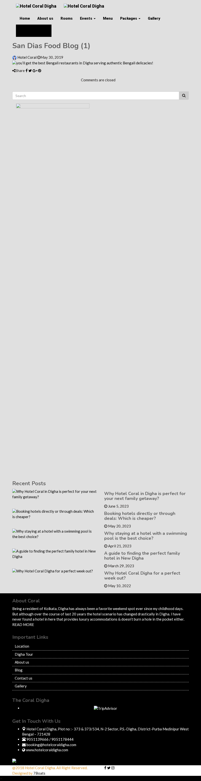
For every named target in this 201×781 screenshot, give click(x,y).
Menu (108, 18)
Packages (129, 18)
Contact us (23, 678)
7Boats (39, 773)
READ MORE (23, 624)
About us (45, 18)
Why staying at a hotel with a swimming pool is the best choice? (145, 535)
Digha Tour (24, 654)
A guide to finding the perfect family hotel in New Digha (142, 555)
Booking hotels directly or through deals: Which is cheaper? (139, 516)
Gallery (154, 18)
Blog (19, 670)
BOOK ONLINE (35, 30)
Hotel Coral (27, 57)
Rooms (67, 18)
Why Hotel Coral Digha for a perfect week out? (142, 575)
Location (22, 646)
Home (25, 18)
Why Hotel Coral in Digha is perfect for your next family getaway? (145, 496)
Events (86, 18)
